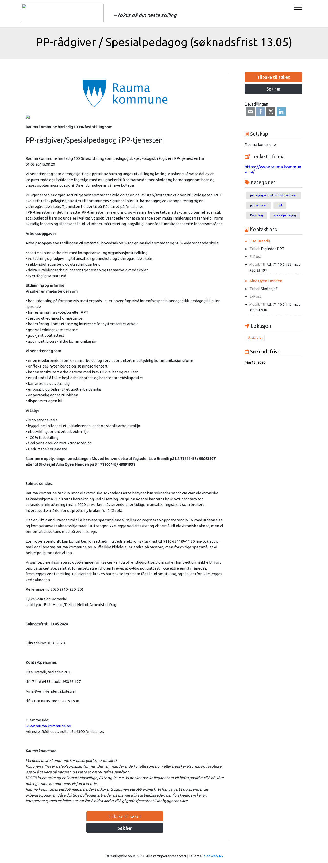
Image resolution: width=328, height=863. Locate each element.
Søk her (125, 828)
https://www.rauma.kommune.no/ (273, 169)
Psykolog (256, 215)
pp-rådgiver (258, 205)
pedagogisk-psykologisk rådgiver (273, 195)
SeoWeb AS (213, 856)
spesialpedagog (285, 215)
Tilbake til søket (124, 816)
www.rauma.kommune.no (48, 726)
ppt (280, 205)
